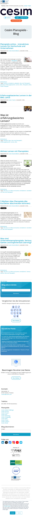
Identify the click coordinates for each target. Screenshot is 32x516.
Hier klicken (16, 320)
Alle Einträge (3, 281)
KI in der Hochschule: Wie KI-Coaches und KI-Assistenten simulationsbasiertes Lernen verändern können (15, 346)
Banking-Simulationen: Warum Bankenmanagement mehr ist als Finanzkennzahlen (15, 342)
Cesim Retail (4, 423)
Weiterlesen (3, 82)
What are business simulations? (18, 190)
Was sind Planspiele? (25, 83)
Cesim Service (5, 411)
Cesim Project (5, 413)
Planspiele (14, 60)
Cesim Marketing (5, 415)
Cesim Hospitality (6, 417)
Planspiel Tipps (7, 140)
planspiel (2, 84)
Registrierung (24, 17)
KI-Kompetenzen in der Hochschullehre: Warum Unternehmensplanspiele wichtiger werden (14, 333)
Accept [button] (12, 513)
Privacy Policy (7, 506)
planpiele (17, 83)
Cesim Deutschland (13, 50)
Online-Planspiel (4, 86)
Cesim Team (11, 100)
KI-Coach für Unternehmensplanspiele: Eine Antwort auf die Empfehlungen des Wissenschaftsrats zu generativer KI (15, 338)
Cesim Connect (5, 421)
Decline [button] (19, 513)
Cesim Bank (4, 418)
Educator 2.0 (6, 190)
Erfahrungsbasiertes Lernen (12, 84)
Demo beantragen (16, 20)
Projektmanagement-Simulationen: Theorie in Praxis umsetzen (15, 350)
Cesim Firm (4, 414)
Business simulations (8, 83)
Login (17, 17)
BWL (21, 84)
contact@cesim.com (6, 394)
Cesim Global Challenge (7, 410)
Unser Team (27, 5)
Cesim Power (4, 420)
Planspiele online (27, 84)
